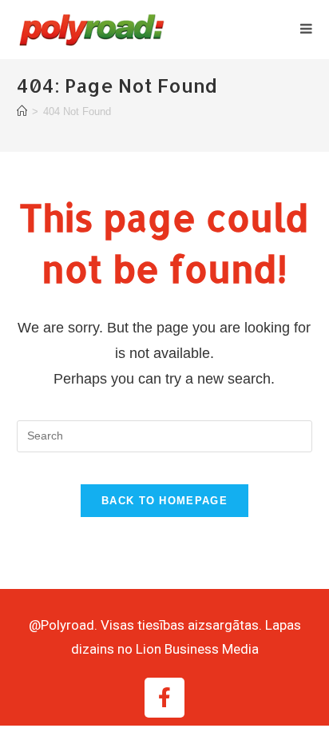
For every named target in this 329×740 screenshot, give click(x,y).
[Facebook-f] (164, 698)
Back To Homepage (164, 501)
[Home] (22, 111)
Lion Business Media (197, 649)
